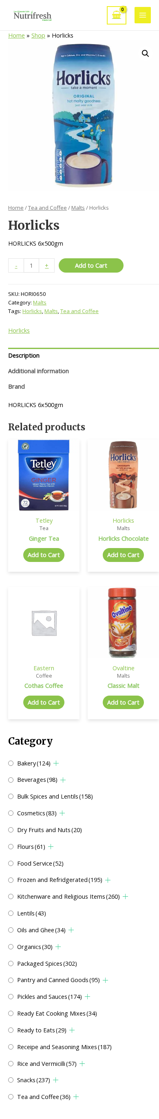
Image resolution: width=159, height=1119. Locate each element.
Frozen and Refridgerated (59, 879)
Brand (16, 386)
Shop (38, 35)
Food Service (40, 863)
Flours (31, 846)
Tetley (44, 520)
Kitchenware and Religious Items (68, 896)
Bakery (34, 763)
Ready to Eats (41, 1030)
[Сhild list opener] (56, 763)
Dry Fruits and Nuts (49, 830)
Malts (78, 207)
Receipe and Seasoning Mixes (64, 1047)
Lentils (31, 913)
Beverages (37, 779)
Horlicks (32, 311)
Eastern (43, 668)
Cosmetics (37, 813)
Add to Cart (91, 265)
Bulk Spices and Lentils (55, 796)
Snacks (33, 1080)
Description (24, 355)
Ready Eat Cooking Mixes (57, 1013)
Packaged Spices (47, 963)
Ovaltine (124, 668)
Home (16, 35)
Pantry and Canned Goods (58, 980)
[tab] (83, 355)
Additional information (38, 371)
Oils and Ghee (41, 930)
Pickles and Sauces (49, 996)
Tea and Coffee (44, 1096)
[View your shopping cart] (116, 15)
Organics (35, 946)
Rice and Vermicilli (47, 1063)
